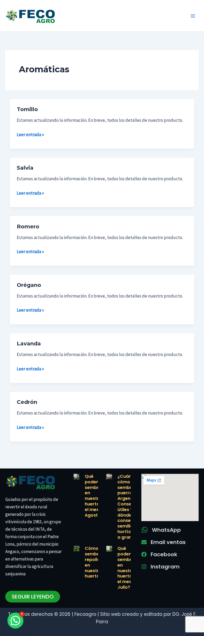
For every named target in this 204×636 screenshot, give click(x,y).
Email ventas (168, 542)
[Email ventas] (144, 542)
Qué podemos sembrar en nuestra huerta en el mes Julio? (127, 567)
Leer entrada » (30, 134)
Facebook (164, 554)
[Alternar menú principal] (193, 16)
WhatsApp (166, 530)
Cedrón (27, 402)
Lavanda (29, 343)
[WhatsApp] (144, 529)
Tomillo (27, 109)
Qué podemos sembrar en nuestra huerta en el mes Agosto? (95, 495)
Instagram (165, 566)
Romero (28, 226)
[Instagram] (144, 566)
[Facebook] (144, 554)
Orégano (29, 285)
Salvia (25, 168)
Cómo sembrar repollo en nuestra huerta (94, 562)
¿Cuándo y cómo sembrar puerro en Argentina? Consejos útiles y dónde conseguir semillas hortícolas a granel (129, 506)
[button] (15, 621)
